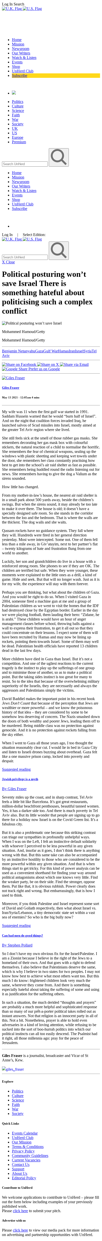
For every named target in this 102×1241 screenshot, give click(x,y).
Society (18, 124)
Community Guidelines (30, 1155)
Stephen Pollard (17, 945)
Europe (17, 137)
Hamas (63, 351)
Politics (17, 101)
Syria (87, 351)
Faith (16, 115)
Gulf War (50, 351)
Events (17, 62)
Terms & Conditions (28, 1147)
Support (18, 1169)
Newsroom (20, 49)
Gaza (39, 351)
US (14, 133)
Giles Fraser (10, 387)
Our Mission (21, 1142)
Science (18, 110)
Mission (18, 44)
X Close (8, 262)
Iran (72, 351)
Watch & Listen (24, 57)
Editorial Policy (24, 1178)
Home (17, 40)
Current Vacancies (26, 1160)
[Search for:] (25, 164)
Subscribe (19, 75)
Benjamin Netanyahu (18, 351)
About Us (19, 1173)
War (15, 119)
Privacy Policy (23, 1151)
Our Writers (21, 53)
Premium (19, 142)
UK (15, 128)
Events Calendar (25, 1133)
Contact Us (20, 1164)
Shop (16, 66)
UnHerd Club (22, 71)
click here (20, 1211)
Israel (79, 351)
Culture (18, 106)
